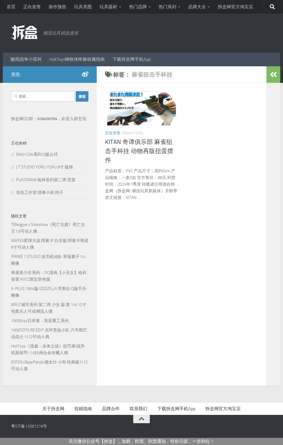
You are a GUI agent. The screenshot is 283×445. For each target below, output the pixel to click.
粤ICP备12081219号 (29, 426)
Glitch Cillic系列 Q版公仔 (37, 154)
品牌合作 (111, 408)
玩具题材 (108, 6)
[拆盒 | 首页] (24, 32)
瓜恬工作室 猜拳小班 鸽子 (39, 192)
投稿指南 (83, 408)
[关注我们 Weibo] (85, 74)
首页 (11, 6)
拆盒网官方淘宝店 (235, 6)
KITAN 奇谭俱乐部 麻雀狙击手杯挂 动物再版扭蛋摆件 (139, 151)
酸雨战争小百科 (26, 59)
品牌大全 (197, 6)
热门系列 (167, 6)
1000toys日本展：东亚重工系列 (40, 320)
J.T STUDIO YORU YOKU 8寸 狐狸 (44, 167)
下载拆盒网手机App (131, 59)
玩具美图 (83, 6)
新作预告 (57, 6)
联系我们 (138, 408)
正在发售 (32, 6)
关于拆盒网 (53, 408)
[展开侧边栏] (273, 74)
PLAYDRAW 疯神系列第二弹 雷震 (45, 179)
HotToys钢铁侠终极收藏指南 (77, 59)
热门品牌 (138, 6)
